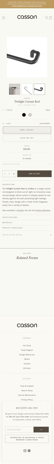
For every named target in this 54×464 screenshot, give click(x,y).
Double (21, 210)
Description (8, 184)
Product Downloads (12, 228)
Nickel (30, 115)
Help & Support (27, 386)
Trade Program (27, 350)
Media (27, 359)
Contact (27, 364)
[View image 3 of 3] (39, 89)
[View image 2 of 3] (27, 89)
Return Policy (27, 390)
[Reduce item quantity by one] (4, 174)
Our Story (27, 345)
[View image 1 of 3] (14, 89)
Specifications (10, 217)
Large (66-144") (27, 138)
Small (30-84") (27, 130)
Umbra (27, 98)
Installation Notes (12, 235)
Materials (7, 222)
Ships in (27, 155)
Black (24, 115)
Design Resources (27, 355)
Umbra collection (42, 210)
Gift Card (27, 368)
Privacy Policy (27, 400)
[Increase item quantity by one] (14, 174)
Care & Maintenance (27, 395)
